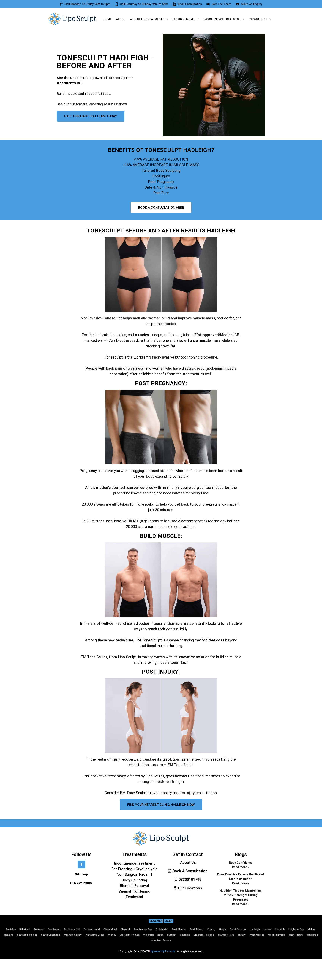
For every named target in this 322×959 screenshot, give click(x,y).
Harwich (280, 929)
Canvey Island (92, 929)
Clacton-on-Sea (143, 929)
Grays (222, 929)
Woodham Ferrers (161, 940)
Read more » (240, 867)
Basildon (11, 929)
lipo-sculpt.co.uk (163, 951)
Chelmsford (110, 929)
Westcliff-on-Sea (130, 934)
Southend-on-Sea (27, 934)
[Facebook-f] (81, 864)
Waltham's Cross (95, 934)
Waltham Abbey (73, 934)
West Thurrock (276, 934)
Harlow (268, 929)
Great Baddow (238, 929)
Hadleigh (255, 929)
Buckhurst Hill (72, 929)
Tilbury (242, 934)
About (120, 19)
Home (107, 19)
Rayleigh (185, 934)
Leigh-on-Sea (296, 929)
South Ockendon (50, 934)
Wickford (148, 934)
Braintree (39, 929)
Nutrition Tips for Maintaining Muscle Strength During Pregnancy (241, 895)
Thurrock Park (226, 934)
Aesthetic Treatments (147, 19)
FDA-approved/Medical (214, 335)
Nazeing (8, 934)
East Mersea (179, 929)
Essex (168, 920)
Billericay (24, 929)
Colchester (162, 929)
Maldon (312, 929)
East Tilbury (197, 929)
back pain (114, 368)
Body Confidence (240, 862)
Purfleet (171, 934)
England (156, 920)
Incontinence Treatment (222, 19)
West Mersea (257, 934)
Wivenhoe (312, 934)
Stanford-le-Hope (204, 934)
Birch (160, 934)
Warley (112, 934)
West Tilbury (296, 934)
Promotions (258, 19)
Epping (211, 929)
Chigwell (125, 929)
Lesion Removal (184, 19)
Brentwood (54, 929)
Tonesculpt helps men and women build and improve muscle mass (159, 318)
